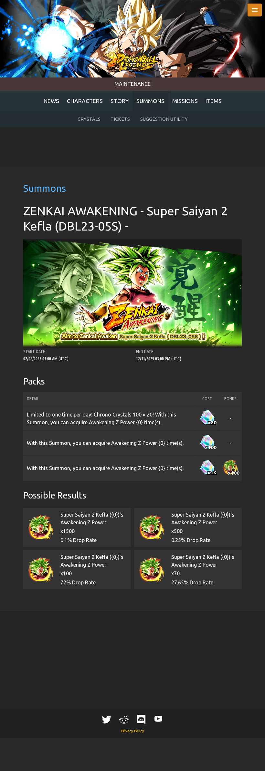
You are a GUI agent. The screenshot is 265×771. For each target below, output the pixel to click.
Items (214, 101)
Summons (150, 101)
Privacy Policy (132, 731)
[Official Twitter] (106, 719)
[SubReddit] (123, 719)
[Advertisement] (132, 147)
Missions (185, 101)
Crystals (89, 119)
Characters (85, 101)
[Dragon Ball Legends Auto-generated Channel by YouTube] (158, 719)
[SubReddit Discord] (141, 719)
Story (120, 101)
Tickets (120, 119)
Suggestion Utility (164, 119)
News (51, 101)
